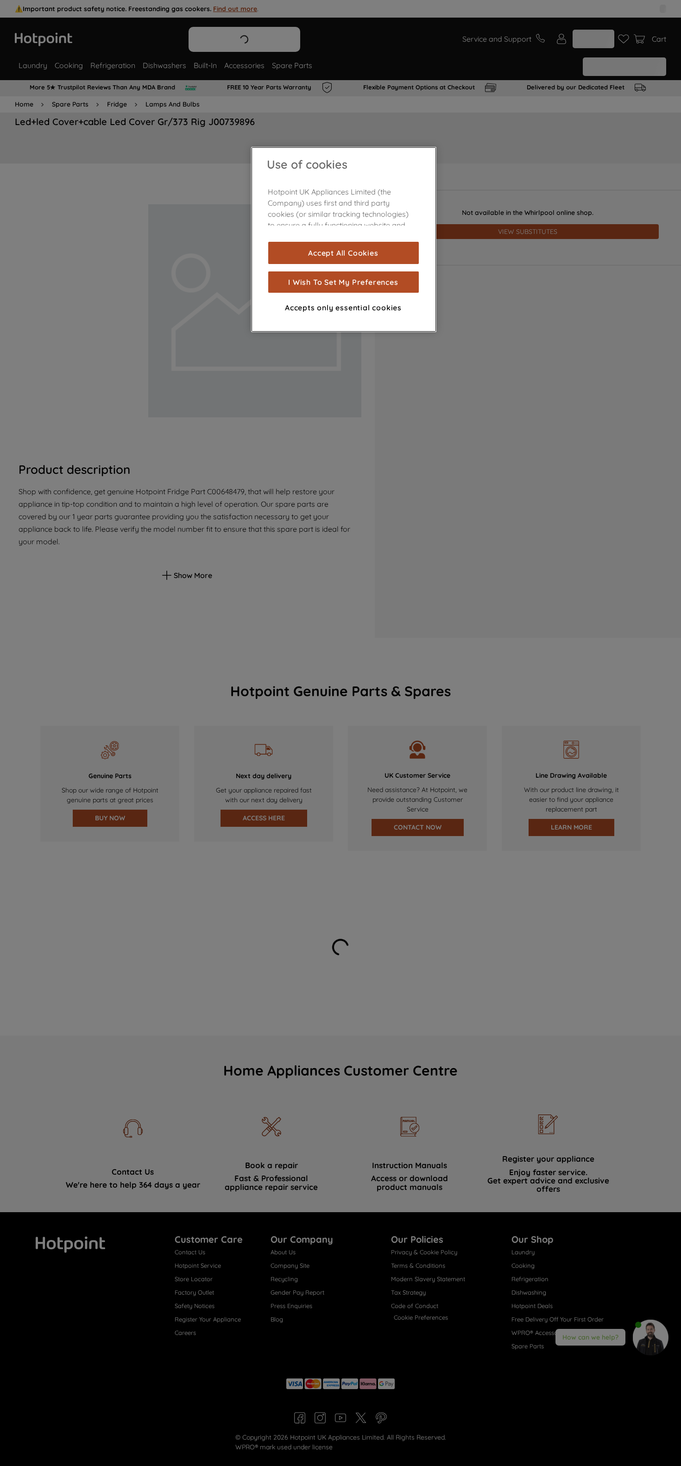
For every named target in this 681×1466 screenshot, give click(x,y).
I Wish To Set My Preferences (343, 282)
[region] (343, 239)
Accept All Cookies (343, 253)
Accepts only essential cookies (343, 307)
